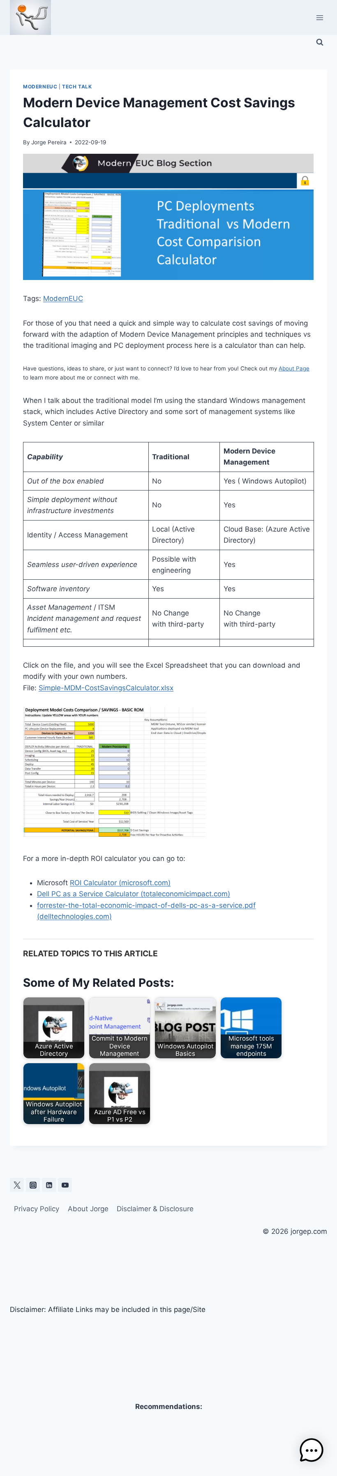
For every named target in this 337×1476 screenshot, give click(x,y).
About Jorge (88, 1209)
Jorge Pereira (49, 142)
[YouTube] (65, 1185)
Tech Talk (77, 86)
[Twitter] (17, 1185)
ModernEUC (40, 86)
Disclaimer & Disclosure (155, 1209)
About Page (294, 368)
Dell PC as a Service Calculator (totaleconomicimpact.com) (133, 894)
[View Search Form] (319, 42)
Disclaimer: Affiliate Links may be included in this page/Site (107, 1309)
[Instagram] (33, 1185)
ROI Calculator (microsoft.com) (120, 883)
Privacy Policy (36, 1209)
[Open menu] (319, 17)
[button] (311, 1450)
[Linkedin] (49, 1185)
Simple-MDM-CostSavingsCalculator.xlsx (106, 688)
